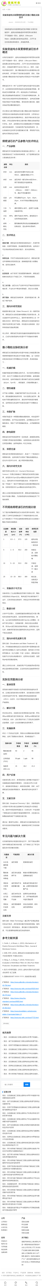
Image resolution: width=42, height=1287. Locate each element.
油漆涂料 (4, 1252)
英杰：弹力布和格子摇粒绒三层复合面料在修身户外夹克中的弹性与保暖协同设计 (21, 1075)
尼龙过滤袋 (25, 1222)
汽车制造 (4, 1246)
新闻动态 (4, 1224)
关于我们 (9, 1272)
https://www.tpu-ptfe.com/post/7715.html (24, 1017)
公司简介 (4, 1222)
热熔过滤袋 (25, 1230)
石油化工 (4, 1241)
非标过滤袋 (25, 1233)
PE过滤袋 (25, 1224)
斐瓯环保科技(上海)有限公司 (15, 1275)
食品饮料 (4, 1249)
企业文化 (4, 1227)
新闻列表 (30, 1272)
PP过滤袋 (25, 1227)
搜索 (26, 1084)
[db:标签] (6, 1023)
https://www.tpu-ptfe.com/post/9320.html (24, 988)
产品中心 (16, 1272)
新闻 (9, 9)
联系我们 (4, 1230)
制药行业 (4, 1244)
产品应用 (23, 1272)
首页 (3, 9)
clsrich (11, 22)
